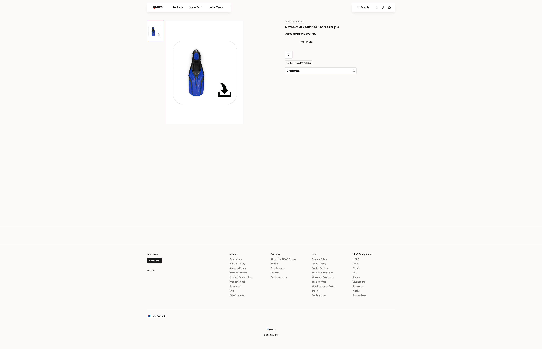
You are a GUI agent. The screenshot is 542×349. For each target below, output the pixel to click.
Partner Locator (238, 272)
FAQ (231, 290)
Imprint (315, 290)
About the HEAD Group (283, 259)
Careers (275, 272)
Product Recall (237, 281)
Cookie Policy (319, 263)
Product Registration (240, 277)
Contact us (235, 259)
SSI (354, 272)
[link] (377, 7)
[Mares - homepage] (158, 7)
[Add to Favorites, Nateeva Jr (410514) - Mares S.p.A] (289, 55)
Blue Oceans (278, 268)
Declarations (291, 21)
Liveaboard (359, 281)
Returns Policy (237, 263)
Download (234, 286)
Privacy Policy (319, 259)
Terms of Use (319, 281)
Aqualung (358, 286)
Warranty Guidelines (323, 277)
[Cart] (389, 7)
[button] (320, 71)
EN (310, 42)
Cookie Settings (320, 268)
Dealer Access (279, 277)
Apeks (356, 290)
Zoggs (356, 277)
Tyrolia (356, 268)
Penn (355, 263)
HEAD (356, 259)
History (275, 263)
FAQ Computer (237, 295)
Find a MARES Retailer (300, 63)
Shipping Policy (237, 268)
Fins (302, 21)
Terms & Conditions (322, 272)
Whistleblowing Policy (323, 286)
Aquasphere (359, 295)
